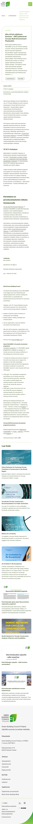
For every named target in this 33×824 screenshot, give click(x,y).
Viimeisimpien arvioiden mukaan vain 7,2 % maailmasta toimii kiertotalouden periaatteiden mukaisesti (15, 159)
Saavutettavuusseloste (9, 806)
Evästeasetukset (6, 817)
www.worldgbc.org (16, 339)
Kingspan (23, 406)
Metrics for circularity (9, 533)
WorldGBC (21, 78)
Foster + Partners (18, 431)
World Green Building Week (10, 794)
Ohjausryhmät (6, 770)
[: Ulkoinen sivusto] (22, 808)
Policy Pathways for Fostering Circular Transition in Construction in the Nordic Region (14, 469)
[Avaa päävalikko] (30, 4)
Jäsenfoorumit (6, 764)
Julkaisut (4, 782)
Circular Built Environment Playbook (13, 207)
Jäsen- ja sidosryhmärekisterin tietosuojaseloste (8, 811)
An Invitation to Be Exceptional (12, 564)
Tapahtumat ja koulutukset (10, 791)
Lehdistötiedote (10, 78)
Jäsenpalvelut (6, 761)
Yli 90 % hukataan (8, 89)
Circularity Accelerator (9, 348)
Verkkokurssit (6, 779)
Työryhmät (5, 767)
